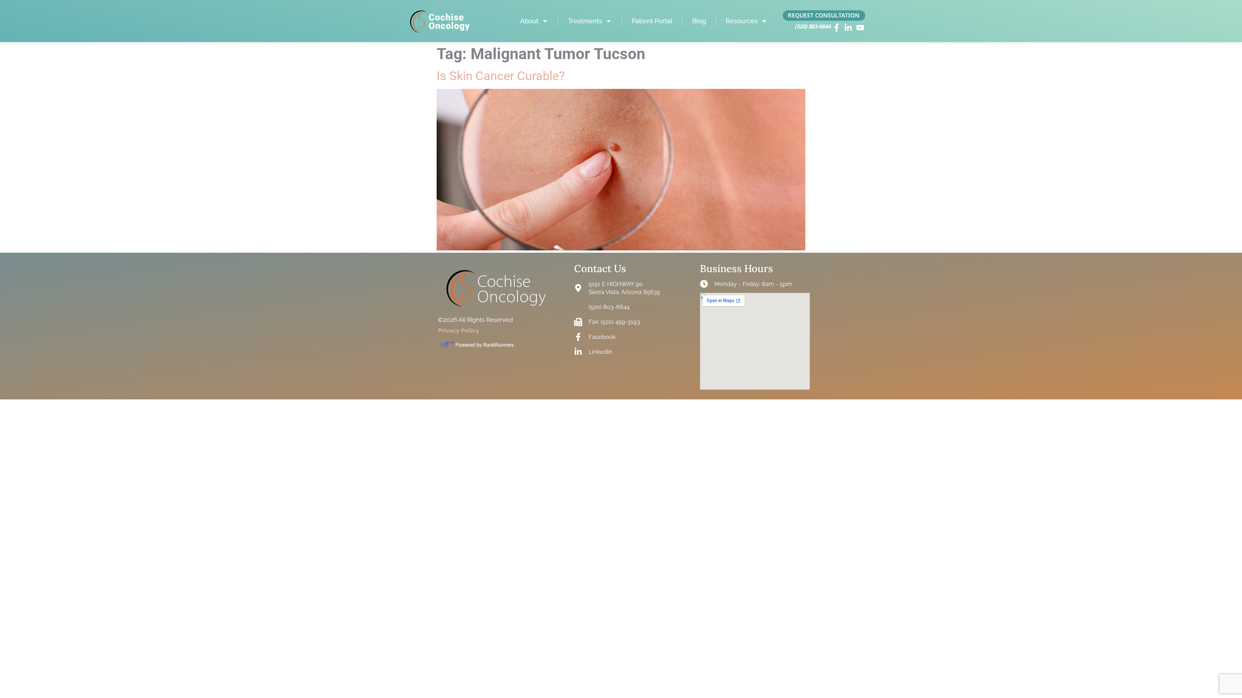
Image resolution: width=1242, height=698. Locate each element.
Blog (699, 21)
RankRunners (498, 345)
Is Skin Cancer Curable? (501, 76)
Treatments (585, 21)
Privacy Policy (458, 330)
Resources (742, 21)
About (529, 21)
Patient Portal (652, 21)
